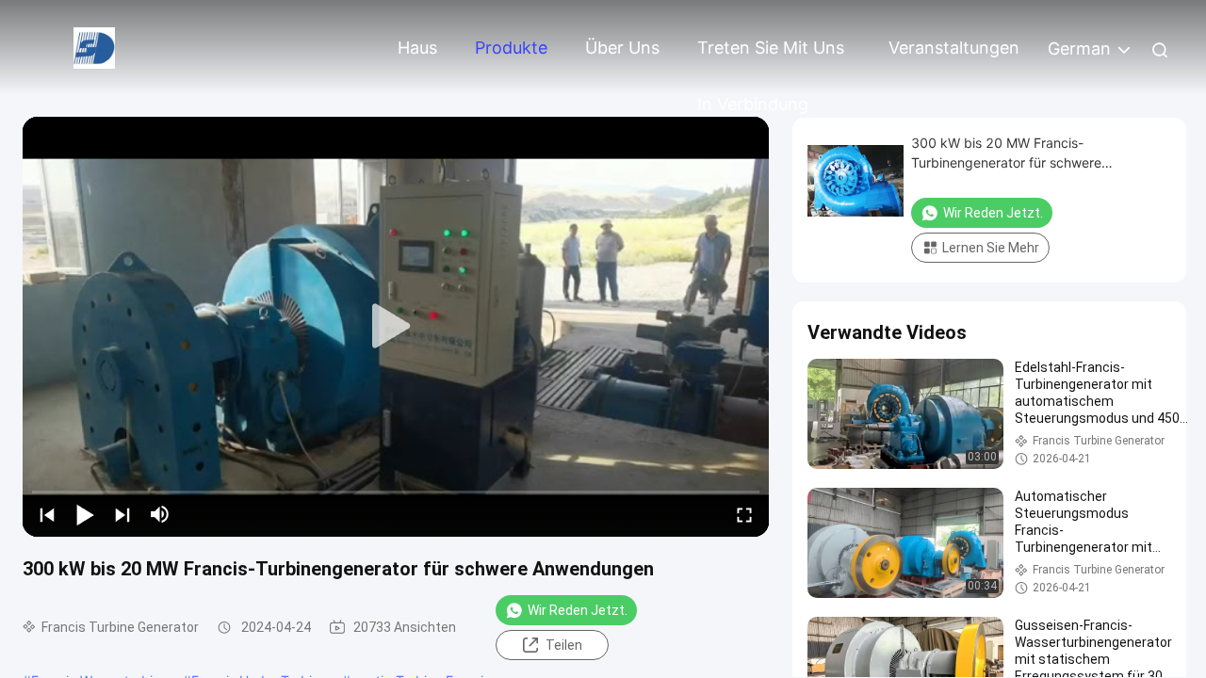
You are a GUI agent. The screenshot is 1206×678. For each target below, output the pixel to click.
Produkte (511, 47)
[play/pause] (85, 514)
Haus (417, 47)
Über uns (622, 47)
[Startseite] (94, 47)
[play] (395, 326)
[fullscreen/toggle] (744, 514)
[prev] (47, 514)
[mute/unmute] (160, 514)
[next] (122, 514)
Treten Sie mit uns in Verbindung (770, 57)
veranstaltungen (953, 47)
